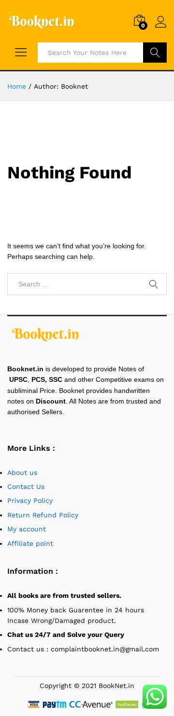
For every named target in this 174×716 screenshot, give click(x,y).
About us (23, 472)
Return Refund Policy (42, 515)
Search (155, 52)
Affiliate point (30, 543)
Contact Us (25, 486)
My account (26, 529)
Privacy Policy (30, 500)
